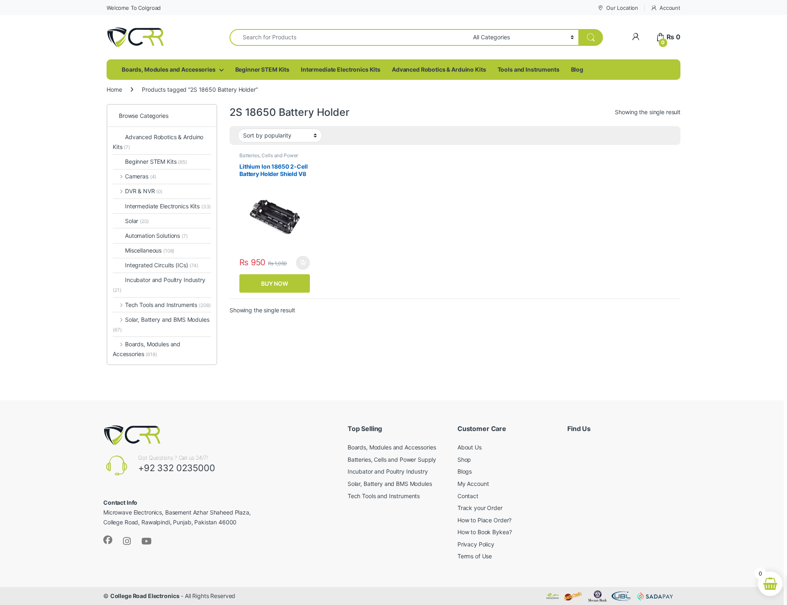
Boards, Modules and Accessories (169, 69)
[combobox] (349, 37)
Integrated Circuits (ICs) (156, 265)
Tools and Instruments (529, 69)
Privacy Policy (475, 544)
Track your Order (480, 507)
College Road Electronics (145, 595)
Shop (464, 459)
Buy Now (274, 283)
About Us (469, 447)
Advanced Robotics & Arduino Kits (439, 69)
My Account (473, 483)
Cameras (140, 176)
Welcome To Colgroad (134, 8)
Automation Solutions (156, 235)
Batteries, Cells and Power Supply (268, 158)
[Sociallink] (107, 539)
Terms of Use (474, 556)
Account (670, 8)
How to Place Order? (484, 520)
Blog (577, 69)
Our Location (622, 8)
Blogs (464, 471)
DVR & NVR (143, 190)
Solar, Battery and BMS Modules (161, 324)
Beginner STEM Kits (262, 69)
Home (114, 89)
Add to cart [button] (303, 263)
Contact (467, 495)
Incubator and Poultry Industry (159, 284)
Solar (137, 220)
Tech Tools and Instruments (167, 304)
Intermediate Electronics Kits (340, 69)
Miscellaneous (149, 250)
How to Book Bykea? (484, 531)
